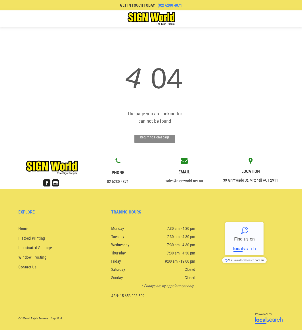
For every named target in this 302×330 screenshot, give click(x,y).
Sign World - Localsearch (244, 238)
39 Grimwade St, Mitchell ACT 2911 (250, 180)
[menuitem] (38, 19)
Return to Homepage (155, 137)
